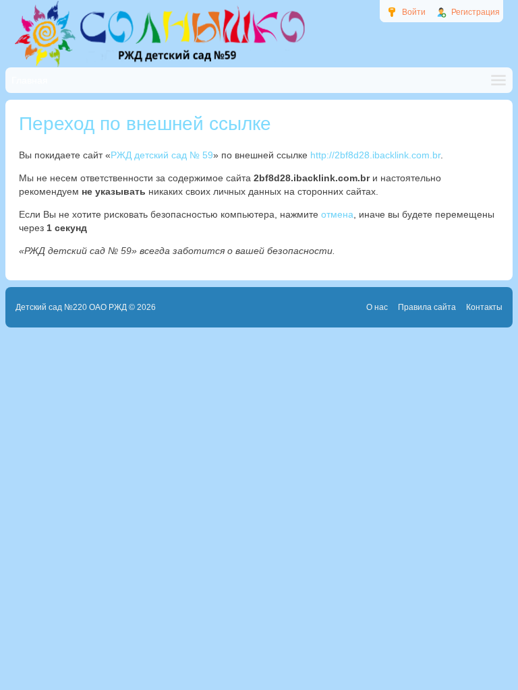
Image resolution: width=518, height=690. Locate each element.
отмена (337, 214)
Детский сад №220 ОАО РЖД (71, 307)
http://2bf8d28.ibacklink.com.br (375, 155)
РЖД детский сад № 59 (162, 155)
